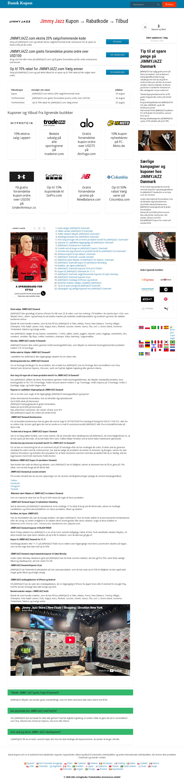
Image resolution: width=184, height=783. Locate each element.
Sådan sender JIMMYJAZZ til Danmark (75, 231)
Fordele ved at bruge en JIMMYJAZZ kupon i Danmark (82, 248)
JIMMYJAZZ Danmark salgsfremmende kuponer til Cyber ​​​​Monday (88, 274)
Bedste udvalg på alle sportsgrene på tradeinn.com (54, 144)
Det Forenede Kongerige (50, 763)
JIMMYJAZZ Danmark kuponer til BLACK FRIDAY (80, 268)
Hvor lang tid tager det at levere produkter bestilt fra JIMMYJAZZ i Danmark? (93, 239)
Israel (143, 766)
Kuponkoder (117, 769)
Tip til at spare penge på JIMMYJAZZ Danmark (79, 285)
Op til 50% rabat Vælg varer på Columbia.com (119, 193)
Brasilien (79, 766)
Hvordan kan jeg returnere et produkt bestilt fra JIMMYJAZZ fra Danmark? (92, 251)
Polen (69, 763)
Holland (93, 763)
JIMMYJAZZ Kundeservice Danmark (74, 245)
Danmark (67, 769)
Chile (31, 766)
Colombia (43, 766)
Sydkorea (102, 766)
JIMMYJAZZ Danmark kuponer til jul (74, 277)
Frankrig (121, 763)
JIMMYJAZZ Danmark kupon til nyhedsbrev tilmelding (82, 262)
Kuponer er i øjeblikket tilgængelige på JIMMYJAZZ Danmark (85, 242)
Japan (90, 766)
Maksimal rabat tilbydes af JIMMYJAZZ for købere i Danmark (86, 259)
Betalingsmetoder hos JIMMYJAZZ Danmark (78, 236)
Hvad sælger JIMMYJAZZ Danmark (74, 228)
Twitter (13, 480)
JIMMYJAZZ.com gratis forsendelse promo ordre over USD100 (49, 53)
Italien (132, 763)
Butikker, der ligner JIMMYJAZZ (72, 265)
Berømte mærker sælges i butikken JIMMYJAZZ (79, 282)
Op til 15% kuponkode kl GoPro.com (54, 191)
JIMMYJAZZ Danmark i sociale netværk (76, 257)
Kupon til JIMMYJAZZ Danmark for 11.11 (76, 271)
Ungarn (79, 769)
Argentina (56, 766)
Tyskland (81, 763)
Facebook (15, 483)
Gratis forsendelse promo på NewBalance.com (89, 193)
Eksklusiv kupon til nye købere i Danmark (76, 254)
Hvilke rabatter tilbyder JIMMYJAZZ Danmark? (79, 234)
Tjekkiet (143, 763)
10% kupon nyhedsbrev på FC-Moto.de (119, 140)
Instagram (15, 486)
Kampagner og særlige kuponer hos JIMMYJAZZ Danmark (84, 288)
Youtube (14, 489)
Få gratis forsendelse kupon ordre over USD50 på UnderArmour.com (25, 197)
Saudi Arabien (129, 766)
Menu (170, 4)
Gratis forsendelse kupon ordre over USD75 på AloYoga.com (86, 144)
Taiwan (115, 766)
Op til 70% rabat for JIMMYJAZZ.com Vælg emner (46, 69)
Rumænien (107, 763)
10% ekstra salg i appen (21, 136)
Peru (68, 766)
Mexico (155, 763)
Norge (153, 766)
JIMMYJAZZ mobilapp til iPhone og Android (77, 280)
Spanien (30, 763)
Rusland (103, 769)
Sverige (91, 769)
